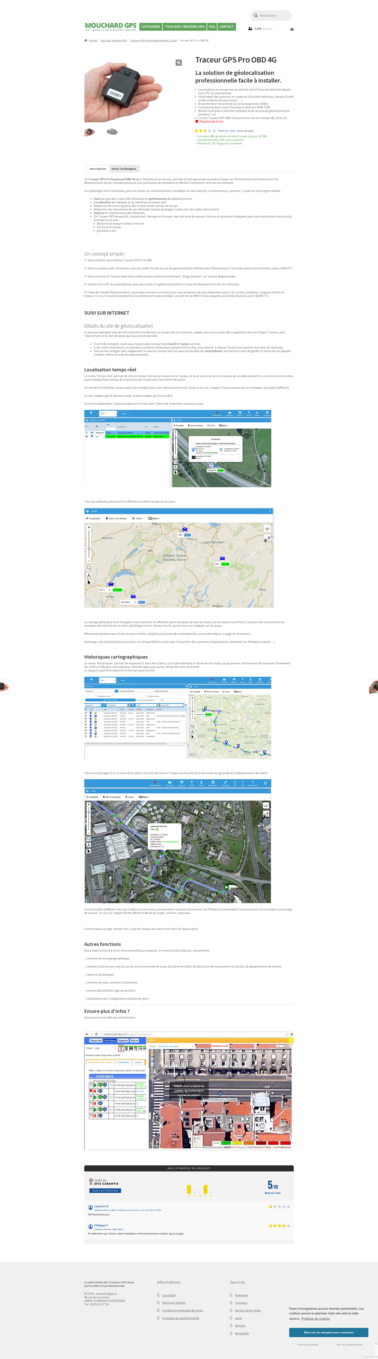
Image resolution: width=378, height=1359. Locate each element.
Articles (240, 1325)
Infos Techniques (124, 169)
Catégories (150, 26)
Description (98, 169)
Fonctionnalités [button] (308, 1344)
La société (169, 1295)
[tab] (98, 168)
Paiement (241, 1295)
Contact (227, 26)
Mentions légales (173, 1303)
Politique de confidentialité (180, 1318)
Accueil (93, 40)
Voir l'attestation (105, 1190)
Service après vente (248, 1310)
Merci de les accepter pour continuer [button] (329, 1332)
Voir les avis (245, 131)
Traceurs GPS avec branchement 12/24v (153, 40)
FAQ (212, 26)
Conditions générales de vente (182, 1310)
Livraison (241, 1303)
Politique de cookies (315, 1318)
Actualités (242, 1333)
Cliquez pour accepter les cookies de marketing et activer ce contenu (189, 1090)
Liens (238, 1318)
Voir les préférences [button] (349, 1344)
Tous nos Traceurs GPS (185, 26)
